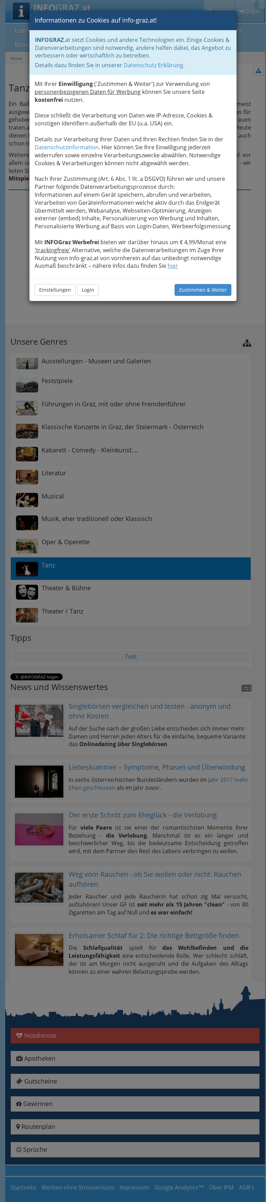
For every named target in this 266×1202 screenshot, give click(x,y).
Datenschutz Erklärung (153, 65)
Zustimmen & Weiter (203, 289)
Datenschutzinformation (67, 147)
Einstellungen (55, 289)
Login (88, 289)
